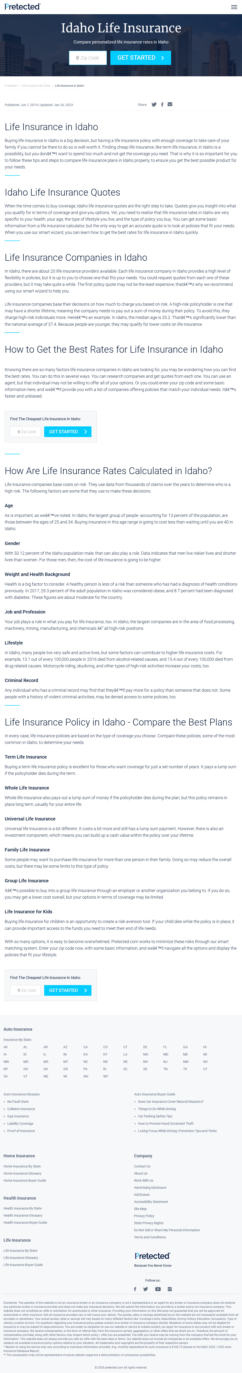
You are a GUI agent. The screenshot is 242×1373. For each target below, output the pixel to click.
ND (105, 1062)
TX (185, 1069)
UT (205, 1069)
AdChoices (142, 1195)
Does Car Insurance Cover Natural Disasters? (171, 1101)
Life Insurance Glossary (21, 1258)
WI (65, 1076)
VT (25, 1076)
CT (125, 1047)
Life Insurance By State (36, 85)
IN (65, 1054)
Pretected (11, 85)
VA (6, 1076)
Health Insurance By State (23, 1208)
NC (85, 1062)
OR (65, 1069)
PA (85, 1069)
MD (165, 1054)
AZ (65, 1047)
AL (25, 1047)
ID (24, 1054)
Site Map (140, 1209)
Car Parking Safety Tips (155, 1116)
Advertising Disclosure (150, 1187)
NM (185, 1062)
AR (45, 1047)
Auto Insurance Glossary (22, 1094)
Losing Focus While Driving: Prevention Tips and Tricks (177, 1131)
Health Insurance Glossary (23, 1215)
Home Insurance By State (22, 1166)
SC (125, 1069)
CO (105, 1047)
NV (205, 1062)
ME (185, 1054)
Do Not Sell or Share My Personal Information (167, 1230)
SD (145, 1069)
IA (5, 1054)
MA (145, 1054)
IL (44, 1054)
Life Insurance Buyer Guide (23, 1265)
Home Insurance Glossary (22, 1173)
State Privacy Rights (149, 1223)
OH (25, 1069)
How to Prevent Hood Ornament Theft (166, 1123)
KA (85, 1054)
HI (205, 1047)
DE (145, 1047)
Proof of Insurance (21, 1131)
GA (185, 1047)
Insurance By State (17, 1040)
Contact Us (142, 1166)
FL (165, 1047)
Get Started (136, 57)
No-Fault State (18, 1101)
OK (45, 1069)
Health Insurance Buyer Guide (25, 1222)
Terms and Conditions (150, 1237)
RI (104, 1069)
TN (165, 1069)
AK (6, 1047)
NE (125, 1062)
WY (105, 1076)
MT (65, 1062)
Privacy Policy (144, 1216)
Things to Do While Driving (157, 1109)
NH (145, 1062)
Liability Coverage (20, 1123)
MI (205, 1054)
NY (6, 1069)
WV (85, 1076)
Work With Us (143, 1180)
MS (45, 1062)
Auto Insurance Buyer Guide (154, 1094)
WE (45, 1076)
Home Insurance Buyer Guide (25, 1180)
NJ (165, 1062)
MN (6, 1062)
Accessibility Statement (151, 1202)
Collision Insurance (21, 1109)
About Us (140, 1173)
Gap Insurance (18, 1116)
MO (26, 1062)
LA (125, 1054)
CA (85, 1047)
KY (105, 1054)
